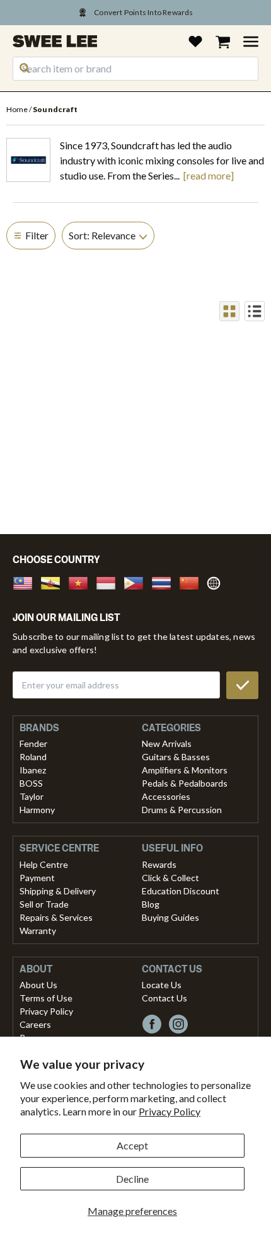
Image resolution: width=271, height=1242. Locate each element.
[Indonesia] (110, 582)
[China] (193, 582)
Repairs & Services (56, 917)
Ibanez (33, 770)
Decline (132, 1179)
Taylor (31, 796)
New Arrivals (167, 743)
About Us (38, 984)
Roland (33, 756)
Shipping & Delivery (58, 891)
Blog (150, 904)
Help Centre (44, 864)
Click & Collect (170, 877)
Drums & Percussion (182, 809)
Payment (37, 877)
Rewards (159, 864)
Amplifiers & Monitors (185, 770)
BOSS (31, 783)
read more (209, 176)
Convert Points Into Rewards (143, 12)
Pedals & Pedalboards (185, 783)
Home (17, 109)
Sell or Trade (44, 904)
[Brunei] (54, 582)
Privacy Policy (169, 1111)
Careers (35, 1024)
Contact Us (164, 998)
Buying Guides (170, 917)
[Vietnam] (82, 582)
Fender (33, 743)
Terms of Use (46, 998)
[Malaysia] (26, 582)
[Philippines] (137, 582)
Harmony (37, 809)
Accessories (166, 796)
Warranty (38, 930)
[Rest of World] (217, 582)
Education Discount (180, 891)
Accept (132, 1145)
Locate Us (162, 984)
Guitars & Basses (176, 756)
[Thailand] (165, 582)
